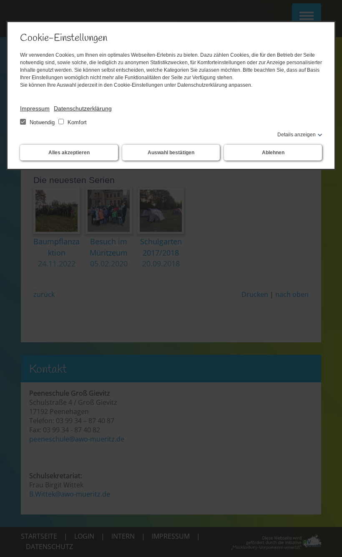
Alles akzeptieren (69, 153)
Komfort (76, 122)
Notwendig (42, 122)
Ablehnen (273, 153)
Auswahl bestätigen (171, 153)
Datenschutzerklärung (83, 108)
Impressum (35, 108)
